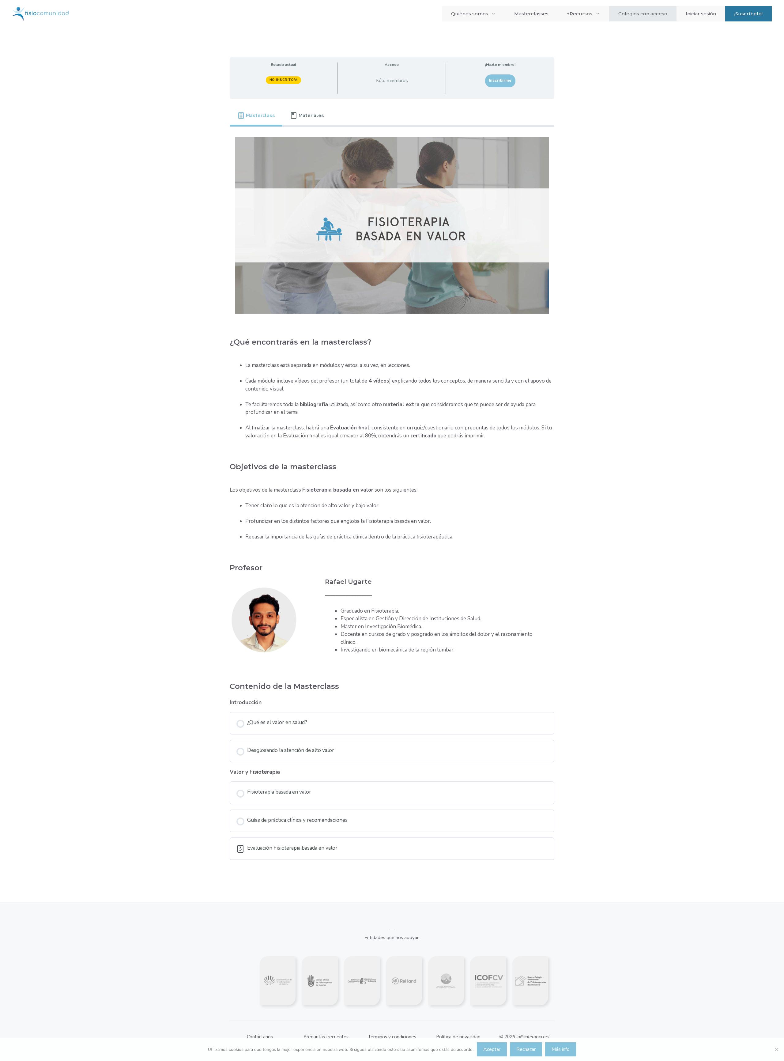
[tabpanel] (392, 399)
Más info (561, 1049)
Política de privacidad (458, 1037)
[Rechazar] (776, 1049)
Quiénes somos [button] (469, 14)
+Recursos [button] (579, 14)
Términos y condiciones (392, 1037)
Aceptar (491, 1049)
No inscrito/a (284, 79)
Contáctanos (260, 1037)
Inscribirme (500, 80)
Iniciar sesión (701, 14)
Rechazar (526, 1049)
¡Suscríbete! (748, 14)
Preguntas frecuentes (326, 1037)
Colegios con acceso (642, 14)
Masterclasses (531, 14)
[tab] (256, 115)
